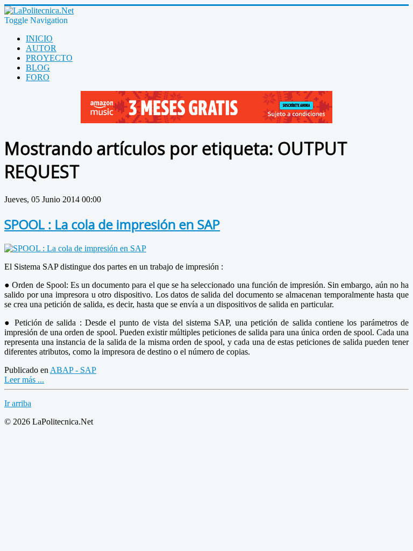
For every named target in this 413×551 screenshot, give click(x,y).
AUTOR (41, 48)
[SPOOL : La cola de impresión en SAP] (75, 248)
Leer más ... (24, 379)
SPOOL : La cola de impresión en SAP (112, 224)
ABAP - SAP (73, 370)
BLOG (38, 67)
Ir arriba (17, 403)
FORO (37, 77)
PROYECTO (49, 57)
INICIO (39, 38)
